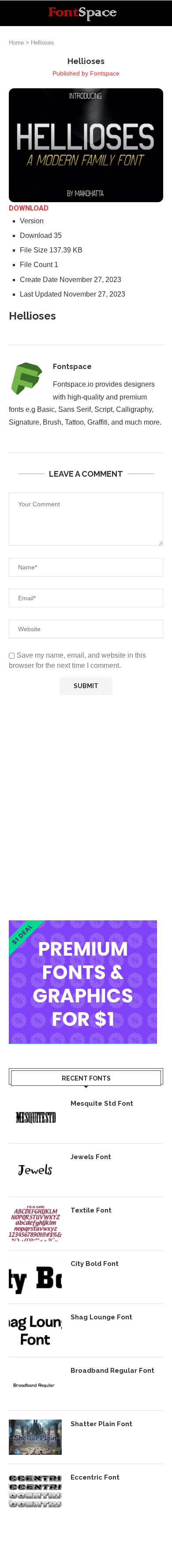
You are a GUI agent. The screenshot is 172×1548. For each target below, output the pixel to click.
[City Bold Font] (35, 1277)
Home (16, 42)
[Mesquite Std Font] (35, 1116)
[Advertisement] (86, 808)
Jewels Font (91, 1157)
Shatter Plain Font (101, 1424)
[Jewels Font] (35, 1170)
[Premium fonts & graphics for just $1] (83, 926)
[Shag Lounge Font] (35, 1330)
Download (29, 208)
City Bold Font (95, 1264)
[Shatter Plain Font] (35, 1437)
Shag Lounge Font (101, 1317)
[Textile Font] (35, 1223)
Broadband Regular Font (112, 1371)
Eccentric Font (95, 1477)
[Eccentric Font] (35, 1490)
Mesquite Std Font (102, 1103)
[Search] (163, 13)
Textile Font (91, 1210)
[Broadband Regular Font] (35, 1383)
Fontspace (105, 73)
